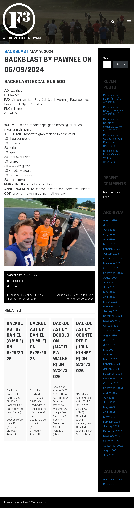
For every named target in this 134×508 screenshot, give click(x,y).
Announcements (112, 479)
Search (107, 58)
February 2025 (111, 306)
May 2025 (109, 292)
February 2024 (111, 364)
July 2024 (108, 340)
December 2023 (112, 373)
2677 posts (30, 275)
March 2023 (110, 417)
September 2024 (113, 330)
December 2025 (112, 258)
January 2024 (111, 369)
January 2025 (111, 311)
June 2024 (109, 345)
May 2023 (109, 407)
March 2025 (110, 301)
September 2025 (113, 272)
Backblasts (16, 280)
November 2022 (112, 436)
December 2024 (112, 316)
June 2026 (109, 229)
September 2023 (113, 388)
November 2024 (112, 321)
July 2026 (108, 224)
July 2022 (108, 455)
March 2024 (110, 359)
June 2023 (109, 402)
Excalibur (15, 286)
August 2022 (110, 450)
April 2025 (109, 296)
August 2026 (110, 220)
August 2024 (110, 335)
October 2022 (111, 441)
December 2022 (112, 431)
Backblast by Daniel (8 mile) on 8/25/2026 (15, 341)
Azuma (43, 502)
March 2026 (110, 244)
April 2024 (109, 354)
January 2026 (111, 253)
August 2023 (110, 393)
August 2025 (110, 277)
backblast (16, 51)
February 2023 (111, 421)
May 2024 (109, 349)
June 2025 (109, 287)
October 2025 (111, 268)
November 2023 (112, 378)
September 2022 (113, 445)
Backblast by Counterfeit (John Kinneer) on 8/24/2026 (84, 347)
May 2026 (109, 234)
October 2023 (111, 383)
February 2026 (111, 248)
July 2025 (108, 282)
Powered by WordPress (16, 502)
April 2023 (109, 412)
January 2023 (111, 426)
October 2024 (111, 325)
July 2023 (108, 397)
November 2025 (112, 263)
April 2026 (109, 239)
